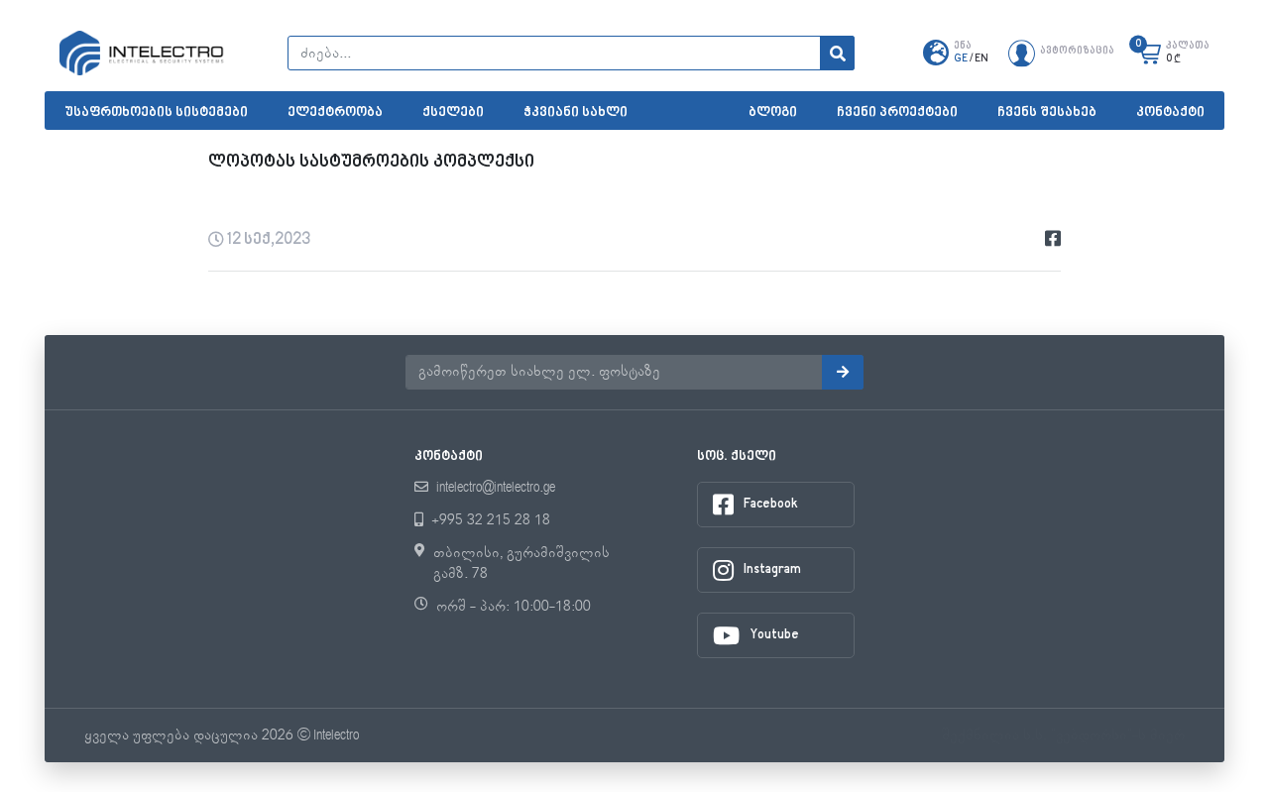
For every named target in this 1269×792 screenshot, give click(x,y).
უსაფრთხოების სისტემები (156, 112)
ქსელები (453, 112)
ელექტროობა (335, 112)
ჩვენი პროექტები (897, 112)
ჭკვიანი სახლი (575, 112)
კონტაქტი (1170, 112)
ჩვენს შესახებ (1046, 112)
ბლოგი (773, 112)
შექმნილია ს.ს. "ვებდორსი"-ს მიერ (1063, 735)
